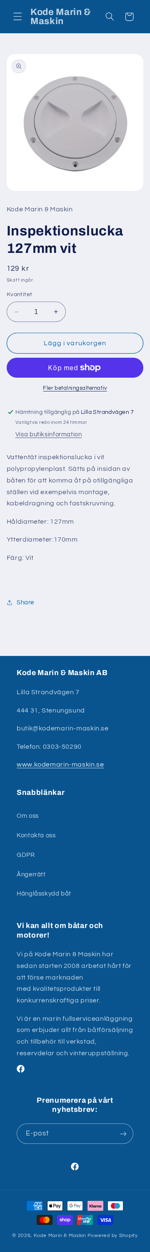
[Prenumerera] (123, 1133)
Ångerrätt (31, 874)
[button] (17, 16)
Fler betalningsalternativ (75, 388)
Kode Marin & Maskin (60, 1235)
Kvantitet (19, 294)
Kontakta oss (36, 835)
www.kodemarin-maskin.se (60, 764)
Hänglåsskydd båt (44, 894)
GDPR (26, 855)
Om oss (28, 816)
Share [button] (25, 602)
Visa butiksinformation (48, 434)
